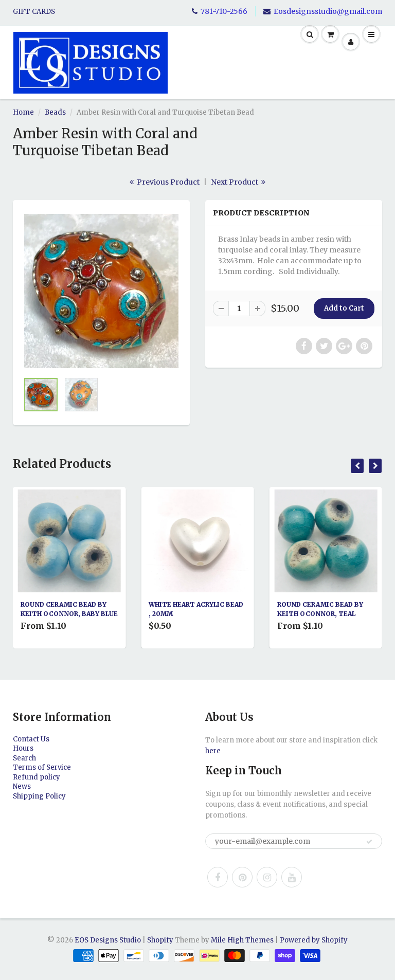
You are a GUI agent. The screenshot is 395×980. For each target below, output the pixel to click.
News (22, 786)
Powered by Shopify (314, 940)
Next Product (235, 182)
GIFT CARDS (34, 11)
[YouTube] (291, 877)
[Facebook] (217, 877)
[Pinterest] (242, 877)
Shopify (160, 940)
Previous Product (167, 182)
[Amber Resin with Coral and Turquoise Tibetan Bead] (101, 291)
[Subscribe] (369, 841)
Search (24, 758)
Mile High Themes (242, 940)
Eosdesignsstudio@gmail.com (328, 11)
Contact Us (31, 739)
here (213, 751)
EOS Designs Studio (108, 940)
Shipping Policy (39, 796)
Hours (23, 748)
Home (23, 112)
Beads (55, 112)
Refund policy (36, 777)
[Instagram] (267, 877)
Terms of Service (42, 767)
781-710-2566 (224, 11)
